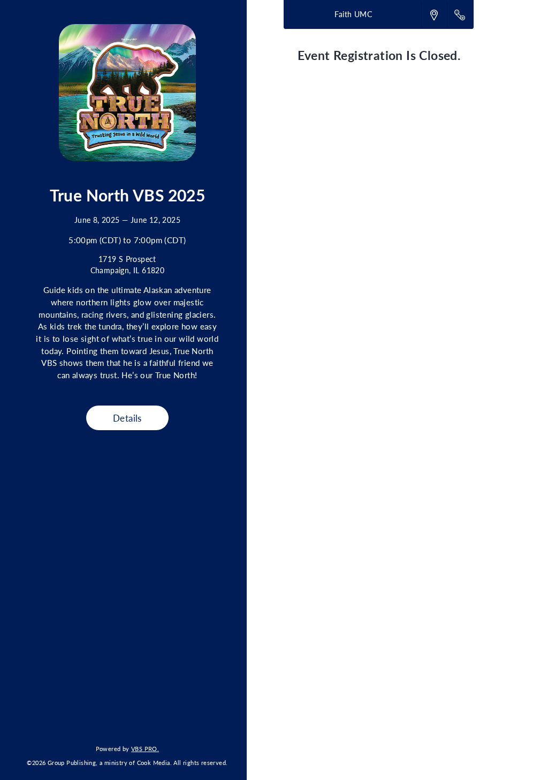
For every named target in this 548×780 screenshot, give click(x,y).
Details (127, 417)
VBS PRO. (145, 748)
